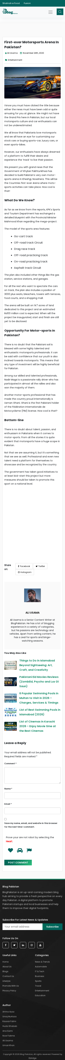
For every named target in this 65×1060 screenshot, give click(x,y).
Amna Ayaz (8, 1011)
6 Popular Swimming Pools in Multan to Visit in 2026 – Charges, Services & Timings (38, 698)
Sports (38, 981)
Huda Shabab (9, 1026)
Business (39, 976)
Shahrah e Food (11, 3)
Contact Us (8, 976)
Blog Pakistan (10, 886)
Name (8, 788)
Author (6, 1005)
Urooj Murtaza (9, 1016)
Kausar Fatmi (9, 1021)
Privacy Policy (9, 990)
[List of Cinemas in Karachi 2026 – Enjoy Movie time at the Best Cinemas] (10, 726)
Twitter (41, 566)
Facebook (25, 566)
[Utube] (40, 945)
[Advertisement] (32, 527)
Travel (38, 985)
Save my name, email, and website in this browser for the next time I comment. (30, 825)
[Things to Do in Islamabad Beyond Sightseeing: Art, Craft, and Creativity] (10, 665)
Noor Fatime (8, 1035)
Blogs (5, 971)
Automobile (41, 966)
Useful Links (9, 955)
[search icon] (60, 11)
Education (40, 995)
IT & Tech (39, 971)
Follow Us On (10, 938)
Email (8, 804)
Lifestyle (6, 981)
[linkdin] (23, 945)
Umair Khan (8, 1045)
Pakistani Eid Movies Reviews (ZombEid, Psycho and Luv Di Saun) (39, 681)
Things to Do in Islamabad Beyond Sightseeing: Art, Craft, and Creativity (37, 665)
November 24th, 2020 (33, 53)
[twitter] (14, 945)
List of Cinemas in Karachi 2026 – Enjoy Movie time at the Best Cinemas (37, 726)
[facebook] (5, 945)
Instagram (26, 572)
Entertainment (15, 60)
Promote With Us (10, 985)
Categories (42, 955)
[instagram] (31, 945)
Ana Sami (7, 1030)
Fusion (27, 3)
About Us (7, 966)
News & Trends (42, 961)
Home (5, 961)
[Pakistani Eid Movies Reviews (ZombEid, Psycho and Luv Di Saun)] (10, 681)
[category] (6, 60)
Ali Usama (12, 53)
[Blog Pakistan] (10, 12)
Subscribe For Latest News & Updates (25, 919)
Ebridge (32, 1058)
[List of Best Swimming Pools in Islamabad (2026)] (10, 712)
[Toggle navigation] (50, 10)
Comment (10, 763)
